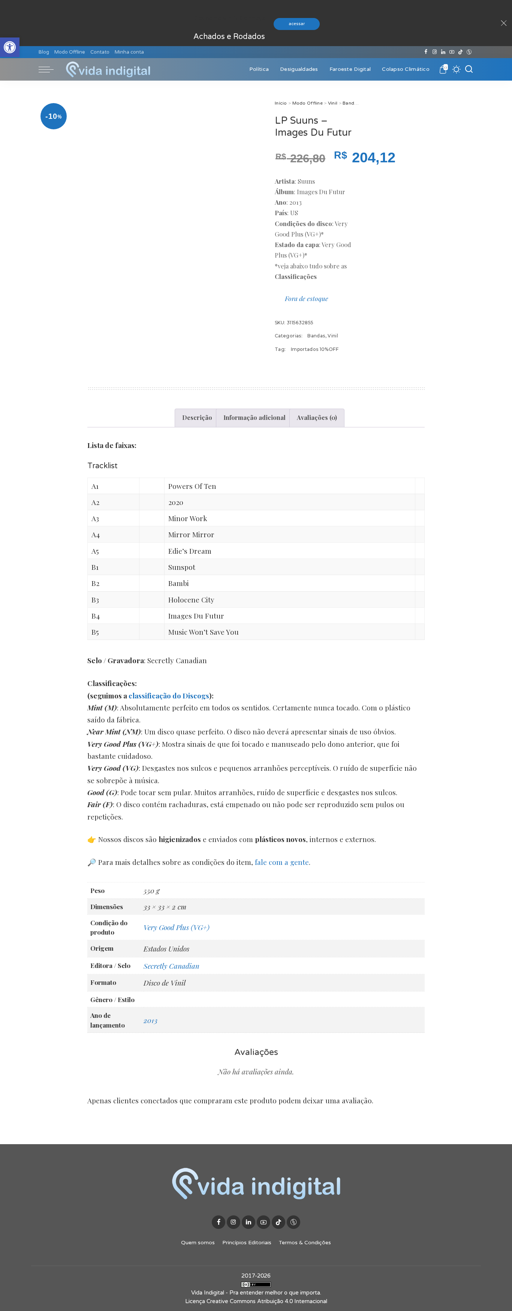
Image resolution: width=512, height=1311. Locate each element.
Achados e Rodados (229, 36)
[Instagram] (434, 52)
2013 (150, 1020)
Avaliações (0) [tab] (317, 417)
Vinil (332, 103)
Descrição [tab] (197, 417)
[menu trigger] (50, 69)
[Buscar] (468, 69)
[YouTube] (452, 52)
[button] (9, 47)
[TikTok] (460, 52)
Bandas (351, 103)
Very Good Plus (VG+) (177, 927)
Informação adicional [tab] (254, 417)
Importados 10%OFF (314, 349)
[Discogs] (469, 52)
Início (281, 103)
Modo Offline (307, 103)
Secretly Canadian (171, 966)
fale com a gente (282, 862)
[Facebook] (426, 52)
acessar (297, 23)
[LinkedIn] (443, 52)
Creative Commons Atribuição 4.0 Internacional (267, 1301)
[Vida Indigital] (108, 69)
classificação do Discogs (169, 695)
